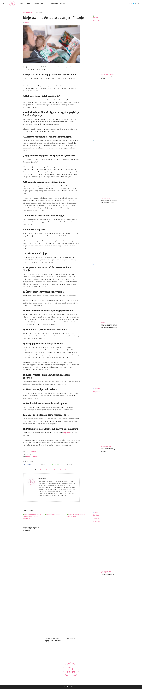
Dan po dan (44, 3)
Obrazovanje (29, 12)
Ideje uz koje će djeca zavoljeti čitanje (53, 17)
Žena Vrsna (26, 22)
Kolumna (62, 3)
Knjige (46, 470)
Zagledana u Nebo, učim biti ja (108, 574)
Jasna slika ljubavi (71, 638)
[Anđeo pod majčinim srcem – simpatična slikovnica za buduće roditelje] (54, 575)
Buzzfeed (33, 451)
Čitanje (42, 470)
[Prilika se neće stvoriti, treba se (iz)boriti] (97, 76)
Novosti (108, 198)
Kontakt (74, 682)
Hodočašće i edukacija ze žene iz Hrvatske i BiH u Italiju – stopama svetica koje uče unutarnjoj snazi (109, 325)
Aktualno (103, 198)
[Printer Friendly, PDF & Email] (28, 461)
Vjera (21, 3)
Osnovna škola (53, 470)
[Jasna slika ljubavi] (76, 575)
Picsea (28, 456)
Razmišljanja (104, 572)
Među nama (54, 3)
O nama (68, 682)
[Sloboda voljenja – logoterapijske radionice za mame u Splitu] (97, 201)
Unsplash (35, 456)
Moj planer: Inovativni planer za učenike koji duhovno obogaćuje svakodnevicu (31, 528)
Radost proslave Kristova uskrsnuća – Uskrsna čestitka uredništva (108, 449)
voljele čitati (67, 433)
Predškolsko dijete (62, 470)
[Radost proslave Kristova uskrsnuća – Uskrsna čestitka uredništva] (97, 449)
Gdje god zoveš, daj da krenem (108, 74)
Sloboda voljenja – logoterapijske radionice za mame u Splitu (109, 201)
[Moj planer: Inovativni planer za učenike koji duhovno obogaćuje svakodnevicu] (32, 519)
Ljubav (28, 3)
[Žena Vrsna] (12, 3)
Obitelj (36, 3)
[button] (30, 464)
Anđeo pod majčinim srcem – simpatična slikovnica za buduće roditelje (53, 640)
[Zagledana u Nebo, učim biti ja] (97, 573)
